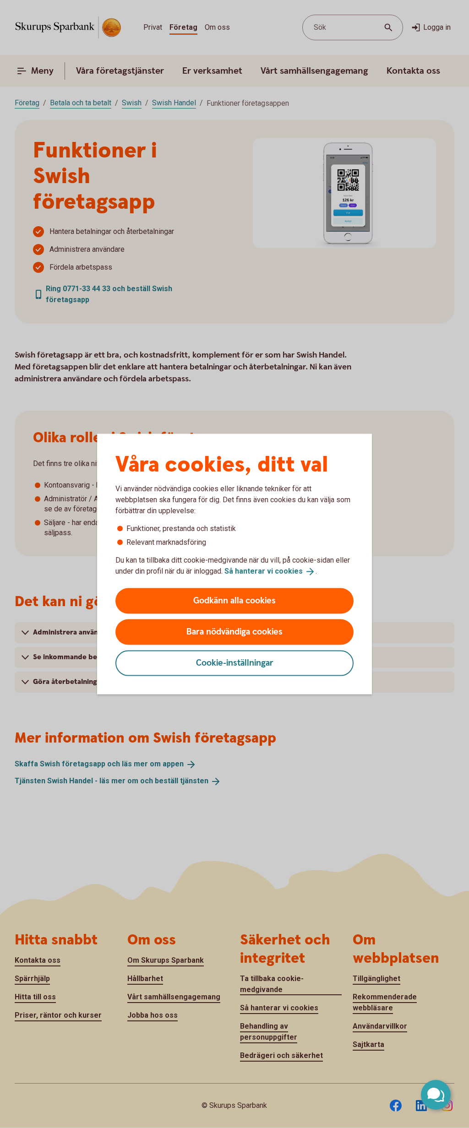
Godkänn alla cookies (234, 600)
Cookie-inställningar (234, 662)
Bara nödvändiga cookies (234, 631)
